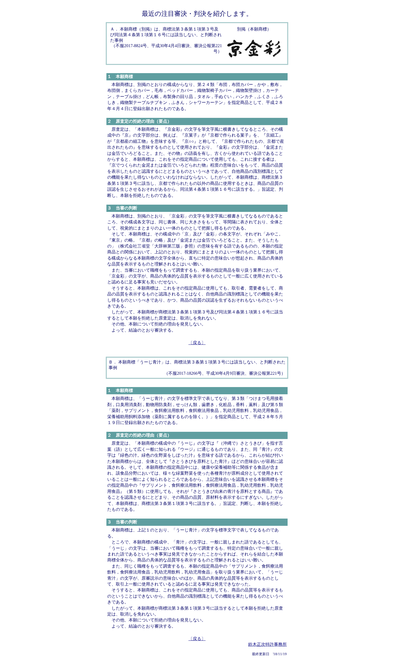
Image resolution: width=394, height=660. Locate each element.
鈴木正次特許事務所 (267, 644)
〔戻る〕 (197, 342)
